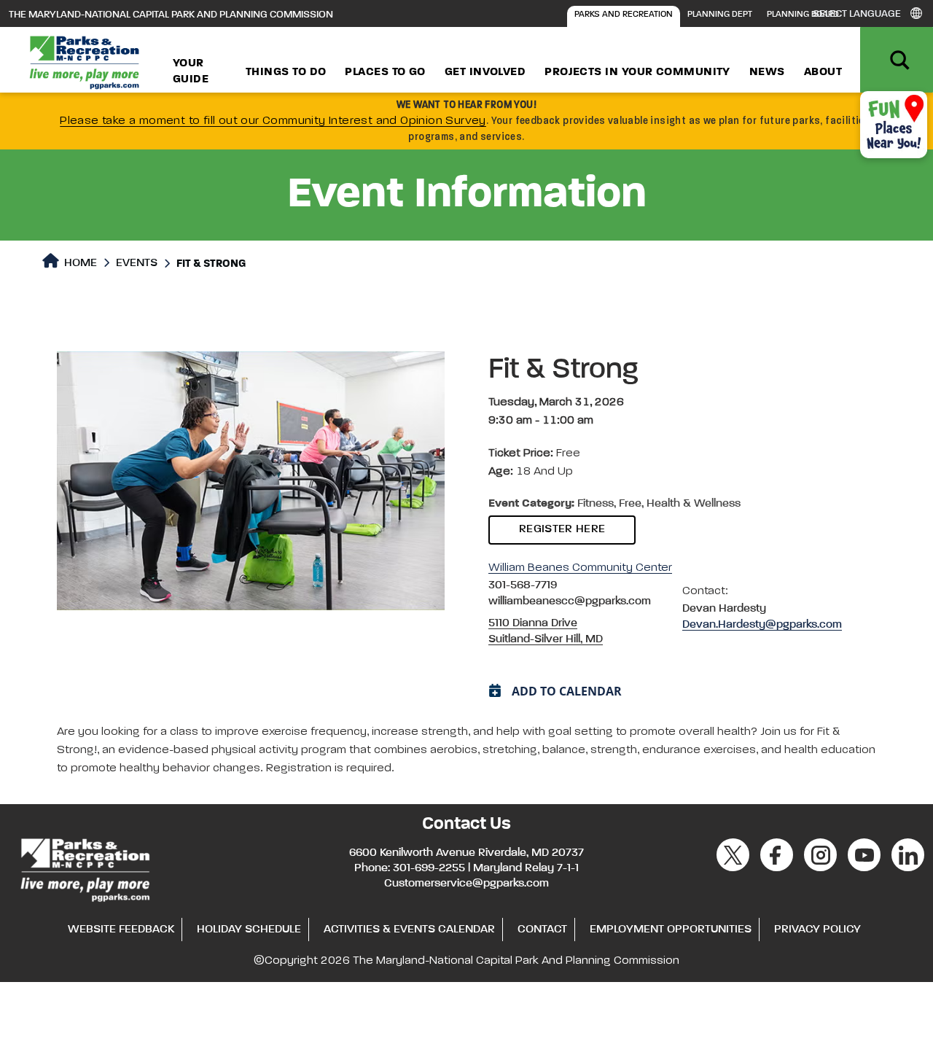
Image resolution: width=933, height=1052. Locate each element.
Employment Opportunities (671, 929)
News (767, 72)
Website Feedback (121, 929)
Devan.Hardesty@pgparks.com (762, 625)
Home (79, 263)
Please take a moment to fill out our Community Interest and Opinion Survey (273, 121)
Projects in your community (637, 72)
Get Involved (485, 72)
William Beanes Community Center (580, 568)
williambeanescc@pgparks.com (569, 601)
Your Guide (190, 71)
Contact (542, 929)
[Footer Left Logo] (84, 867)
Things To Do (286, 72)
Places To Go (385, 72)
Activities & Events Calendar (409, 929)
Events (136, 263)
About (823, 72)
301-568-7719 (522, 585)
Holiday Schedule (249, 929)
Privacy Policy (817, 929)
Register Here (562, 529)
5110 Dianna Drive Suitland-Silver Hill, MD (545, 631)
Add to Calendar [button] (567, 691)
